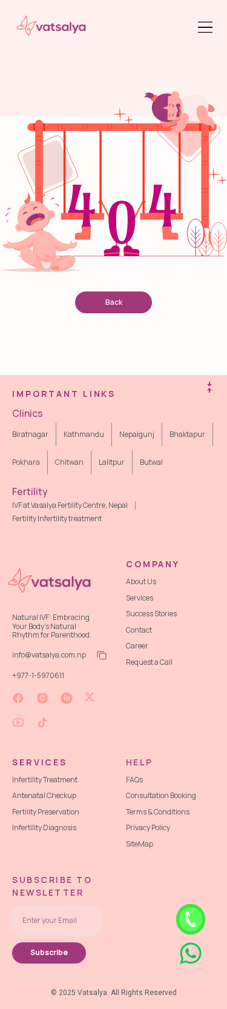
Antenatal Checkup (44, 795)
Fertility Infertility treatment (57, 518)
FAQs (134, 779)
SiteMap (139, 844)
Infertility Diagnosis (44, 827)
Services (139, 598)
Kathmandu (84, 434)
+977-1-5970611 (38, 675)
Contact (139, 630)
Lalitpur (112, 462)
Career (137, 646)
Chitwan (69, 462)
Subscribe (49, 952)
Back (113, 302)
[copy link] (100, 655)
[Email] (56, 920)
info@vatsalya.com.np (49, 655)
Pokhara (26, 462)
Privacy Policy (148, 827)
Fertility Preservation (45, 812)
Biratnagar (30, 434)
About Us (141, 581)
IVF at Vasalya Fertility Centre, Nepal (70, 505)
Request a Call (149, 662)
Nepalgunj (136, 434)
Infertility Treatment (44, 779)
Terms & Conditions (157, 812)
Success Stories (151, 613)
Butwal (151, 462)
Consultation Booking (161, 795)
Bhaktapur (187, 434)
